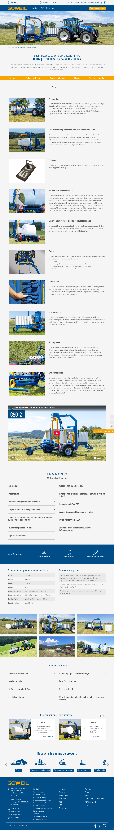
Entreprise (63, 808)
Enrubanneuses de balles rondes (42, 800)
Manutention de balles (39, 805)
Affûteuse (36, 814)
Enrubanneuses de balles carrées (42, 803)
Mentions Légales (91, 801)
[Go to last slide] (6, 764)
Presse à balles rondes (39, 795)
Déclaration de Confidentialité (95, 798)
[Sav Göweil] (41, 2)
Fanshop (62, 792)
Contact (87, 792)
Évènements (63, 795)
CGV (86, 805)
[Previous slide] (100, 716)
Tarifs (87, 795)
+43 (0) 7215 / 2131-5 (57, 2)
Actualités (62, 798)
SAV (60, 805)
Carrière (62, 789)
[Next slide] (103, 716)
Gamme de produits (38, 792)
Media (61, 801)
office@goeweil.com (16, 815)
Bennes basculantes (38, 811)
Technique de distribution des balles (43, 808)
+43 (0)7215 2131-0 (15, 809)
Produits (36, 789)
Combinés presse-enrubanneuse (42, 797)
